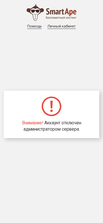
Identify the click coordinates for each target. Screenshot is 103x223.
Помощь (34, 26)
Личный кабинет (61, 26)
